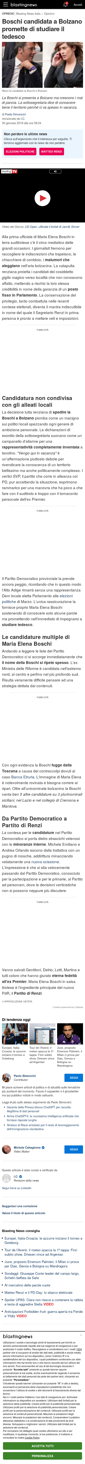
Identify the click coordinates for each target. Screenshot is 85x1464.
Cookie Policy (32, 1437)
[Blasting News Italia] (24, 4)
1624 (79, 1349)
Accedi (78, 5)
